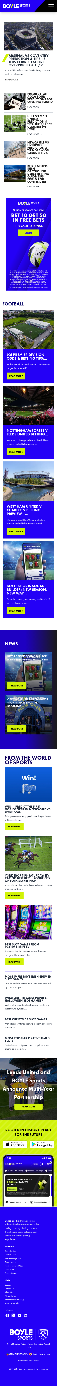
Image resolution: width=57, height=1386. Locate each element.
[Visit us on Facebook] (7, 1315)
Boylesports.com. (26, 1369)
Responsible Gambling (14, 1299)
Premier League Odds (14, 1265)
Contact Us (9, 1288)
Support (8, 1285)
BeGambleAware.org (42, 1354)
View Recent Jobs (12, 1303)
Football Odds (10, 1254)
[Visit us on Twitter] (13, 1315)
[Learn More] (15, 1144)
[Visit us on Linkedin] (25, 1315)
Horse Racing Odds (13, 1258)
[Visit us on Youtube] (19, 1315)
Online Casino (11, 1273)
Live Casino (9, 1269)
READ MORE (16, 376)
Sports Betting (10, 1251)
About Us (8, 1292)
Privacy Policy (10, 1296)
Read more (14, 826)
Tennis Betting (10, 1262)
